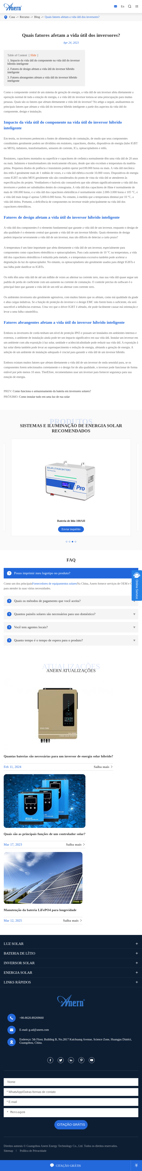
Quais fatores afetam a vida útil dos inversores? (72, 16)
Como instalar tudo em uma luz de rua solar (44, 396)
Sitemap (8, 1150)
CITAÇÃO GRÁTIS (65, 1165)
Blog (37, 16)
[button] (66, 541)
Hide (33, 55)
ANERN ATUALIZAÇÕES (71, 670)
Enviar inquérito (71, 529)
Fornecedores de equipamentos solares (54, 583)
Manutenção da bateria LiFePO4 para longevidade (40, 910)
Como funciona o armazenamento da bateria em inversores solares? (52, 391)
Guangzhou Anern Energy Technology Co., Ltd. (54, 1146)
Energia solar (18, 972)
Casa (12, 16)
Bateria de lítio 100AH (71, 520)
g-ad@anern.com (39, 1029)
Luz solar (13, 944)
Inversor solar (19, 963)
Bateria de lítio (19, 953)
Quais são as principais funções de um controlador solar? (44, 834)
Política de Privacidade (33, 1150)
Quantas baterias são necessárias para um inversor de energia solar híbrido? (58, 756)
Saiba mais (103, 767)
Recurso (24, 16)
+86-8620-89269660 (31, 1017)
